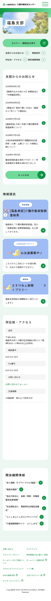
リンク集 (30, 568)
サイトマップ (32, 549)
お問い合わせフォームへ (16, 384)
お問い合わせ (8, 549)
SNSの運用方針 (9, 575)
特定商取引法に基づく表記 (37, 554)
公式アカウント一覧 (34, 575)
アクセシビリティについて (13, 568)
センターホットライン (11, 580)
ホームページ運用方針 (35, 560)
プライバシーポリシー (11, 554)
